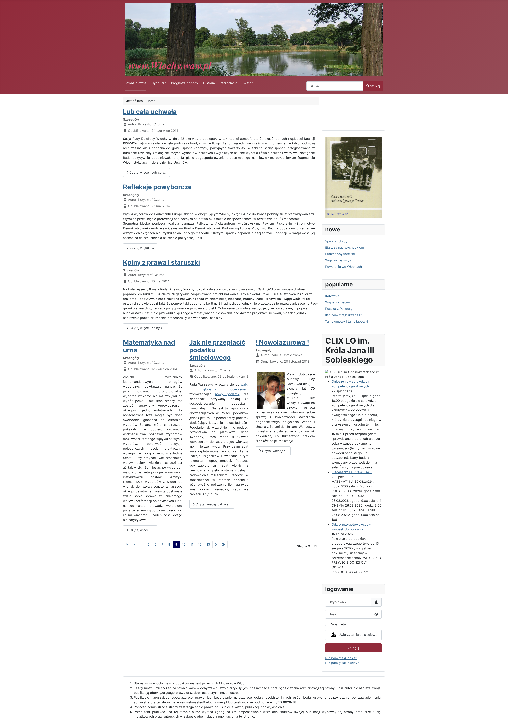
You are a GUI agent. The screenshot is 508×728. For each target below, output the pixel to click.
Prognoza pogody (184, 83)
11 (191, 544)
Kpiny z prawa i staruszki (161, 262)
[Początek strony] (501, 720)
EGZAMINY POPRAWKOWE (352, 472)
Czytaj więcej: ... (141, 248)
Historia (209, 83)
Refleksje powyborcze (157, 187)
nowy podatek (227, 394)
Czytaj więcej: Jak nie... (213, 504)
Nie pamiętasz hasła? (341, 658)
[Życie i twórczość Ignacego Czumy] (353, 177)
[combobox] (334, 85)
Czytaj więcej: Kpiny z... (146, 328)
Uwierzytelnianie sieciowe (357, 635)
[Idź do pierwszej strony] (127, 544)
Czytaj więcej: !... (274, 451)
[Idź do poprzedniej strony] (134, 544)
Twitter (247, 83)
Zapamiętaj (338, 624)
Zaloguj (353, 648)
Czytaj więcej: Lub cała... (147, 172)
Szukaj (375, 86)
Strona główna (135, 83)
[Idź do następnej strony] (215, 544)
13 (208, 544)
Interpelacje (228, 83)
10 (184, 544)
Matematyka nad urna (149, 346)
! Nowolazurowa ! (282, 342)
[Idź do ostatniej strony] (223, 544)
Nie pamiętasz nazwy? (342, 663)
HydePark (158, 83)
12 (200, 544)
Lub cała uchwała (150, 112)
